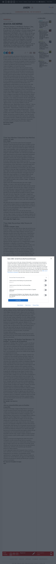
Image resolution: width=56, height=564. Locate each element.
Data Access (28, 305)
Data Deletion (20, 305)
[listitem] (28, 277)
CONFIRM (18, 300)
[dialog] (28, 282)
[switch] (45, 280)
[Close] (51, 259)
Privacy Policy (36, 305)
